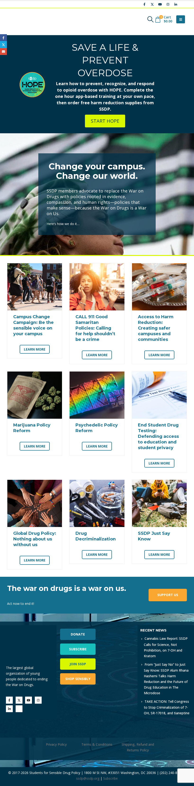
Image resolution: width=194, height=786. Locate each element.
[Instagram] (167, 4)
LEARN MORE (34, 349)
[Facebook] (144, 4)
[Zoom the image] (117, 628)
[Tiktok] (183, 4)
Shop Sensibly (77, 679)
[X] (152, 4)
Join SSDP (78, 664)
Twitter (3, 44)
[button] (150, 19)
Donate (78, 634)
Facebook (3, 37)
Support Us (167, 595)
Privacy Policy (56, 744)
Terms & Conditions (96, 744)
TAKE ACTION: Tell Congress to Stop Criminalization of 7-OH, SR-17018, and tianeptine (167, 707)
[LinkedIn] (175, 4)
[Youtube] (160, 4)
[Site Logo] (20, 19)
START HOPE (105, 121)
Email (3, 51)
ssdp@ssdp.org (87, 778)
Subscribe (78, 649)
